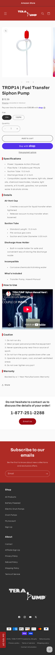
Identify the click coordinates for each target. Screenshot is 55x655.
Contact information (29, 647)
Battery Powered (12, 503)
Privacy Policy (11, 556)
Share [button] (7, 385)
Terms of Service (12, 574)
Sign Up (8, 527)
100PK (18, 117)
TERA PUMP (16, 639)
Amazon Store (28, 3)
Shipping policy (43, 643)
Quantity (5, 123)
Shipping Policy (12, 568)
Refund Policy (11, 562)
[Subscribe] (47, 474)
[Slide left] (22, 82)
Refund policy (44, 639)
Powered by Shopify (29, 639)
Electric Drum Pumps (14, 509)
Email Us (27, 421)
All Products (10, 497)
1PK (7, 117)
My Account (10, 521)
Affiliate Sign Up (12, 550)
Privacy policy (14, 643)
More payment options (27, 152)
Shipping (5, 103)
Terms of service (28, 643)
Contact (8, 544)
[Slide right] (33, 82)
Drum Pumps (11, 515)
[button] (5, 13)
